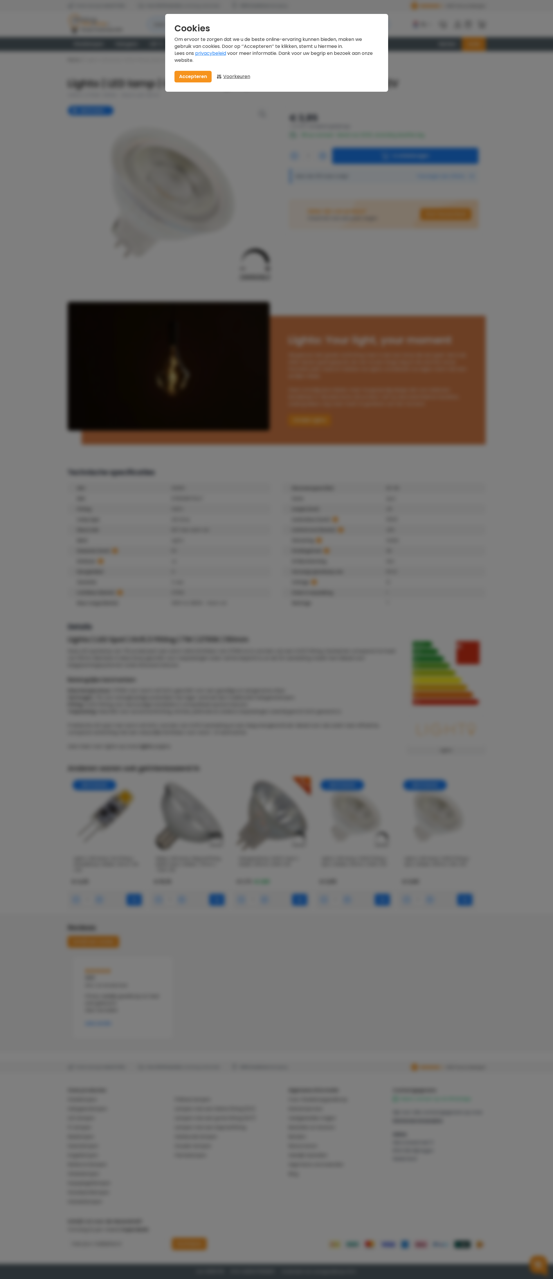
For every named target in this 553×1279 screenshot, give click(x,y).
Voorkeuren (236, 76)
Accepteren (193, 76)
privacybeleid (210, 53)
